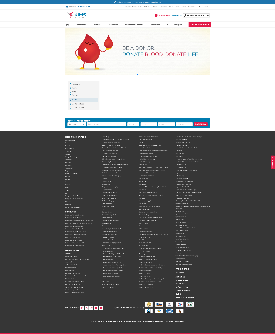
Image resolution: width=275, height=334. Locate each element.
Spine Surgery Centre (182, 214)
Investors (164, 7)
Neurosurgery (143, 203)
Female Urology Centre (109, 215)
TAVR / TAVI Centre (182, 230)
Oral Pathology (144, 223)
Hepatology (106, 245)
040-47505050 (164, 15)
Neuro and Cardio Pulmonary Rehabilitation (153, 187)
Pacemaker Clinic (144, 237)
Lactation (142, 142)
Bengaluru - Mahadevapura (74, 196)
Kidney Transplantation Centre (149, 137)
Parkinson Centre (144, 251)
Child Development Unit (110, 150)
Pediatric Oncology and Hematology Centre (153, 279)
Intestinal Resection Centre (111, 276)
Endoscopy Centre (108, 206)
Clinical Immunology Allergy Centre (113, 159)
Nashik (67, 179)
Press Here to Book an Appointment (147, 2)
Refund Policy (182, 287)
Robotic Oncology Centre (184, 195)
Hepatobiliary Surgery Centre (111, 242)
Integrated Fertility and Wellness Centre (115, 254)
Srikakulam (69, 151)
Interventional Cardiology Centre (112, 262)
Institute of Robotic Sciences (74, 245)
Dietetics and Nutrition (109, 192)
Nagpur (67, 171)
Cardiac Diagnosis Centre (73, 290)
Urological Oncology (182, 247)
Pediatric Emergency (145, 262)
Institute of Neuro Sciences (74, 226)
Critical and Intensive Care (110, 173)
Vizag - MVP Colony (71, 173)
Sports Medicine (181, 217)
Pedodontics (180, 153)
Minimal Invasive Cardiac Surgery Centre (152, 170)
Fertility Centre (107, 217)
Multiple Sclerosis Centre (147, 176)
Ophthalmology (144, 215)
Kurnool (68, 162)
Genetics (105, 226)
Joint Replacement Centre (110, 284)
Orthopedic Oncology (146, 231)
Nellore (67, 146)
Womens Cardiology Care (184, 264)
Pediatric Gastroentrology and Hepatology (152, 265)
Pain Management (145, 242)
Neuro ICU (142, 189)
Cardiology (105, 137)
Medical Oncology (144, 162)
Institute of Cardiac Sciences (74, 215)
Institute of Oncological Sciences (75, 229)
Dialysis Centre (107, 189)
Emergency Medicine (109, 198)
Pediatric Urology (181, 145)
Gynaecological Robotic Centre (112, 229)
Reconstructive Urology (183, 184)
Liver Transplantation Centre (148, 156)
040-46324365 (145, 7)
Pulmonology (180, 176)
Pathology (142, 254)
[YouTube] (96, 308)
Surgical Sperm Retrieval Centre (186, 228)
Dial (123, 2)
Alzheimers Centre (71, 256)
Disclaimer (180, 284)
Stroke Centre (180, 219)
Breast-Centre (69, 279)
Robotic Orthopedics (182, 198)
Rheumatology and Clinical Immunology (189, 192)
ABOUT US (180, 277)
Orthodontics (143, 226)
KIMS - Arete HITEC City (73, 207)
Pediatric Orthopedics (146, 284)
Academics (191, 7)
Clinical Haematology (109, 156)
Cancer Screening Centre (73, 284)
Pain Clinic (142, 240)
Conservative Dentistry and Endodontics (115, 164)
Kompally (68, 201)
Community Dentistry (109, 162)
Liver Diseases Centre (146, 153)
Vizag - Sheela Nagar (71, 157)
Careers (183, 7)
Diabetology (106, 184)
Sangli (67, 187)
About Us (156, 7)
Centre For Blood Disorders (111, 145)
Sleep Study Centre (182, 203)
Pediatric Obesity (144, 273)
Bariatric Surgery (70, 267)
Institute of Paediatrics (72, 237)
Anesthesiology (70, 262)
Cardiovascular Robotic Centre (112, 142)
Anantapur (68, 159)
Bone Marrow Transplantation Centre (77, 276)
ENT (103, 209)
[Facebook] (82, 308)
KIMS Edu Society (202, 7)
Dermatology (106, 181)
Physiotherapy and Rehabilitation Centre (189, 159)
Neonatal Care (143, 178)
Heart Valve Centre (108, 237)
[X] (87, 308)
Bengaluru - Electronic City (74, 198)
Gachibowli (69, 168)
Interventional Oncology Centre (112, 270)
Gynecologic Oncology (109, 231)
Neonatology (143, 181)
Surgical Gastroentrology (184, 222)
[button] (83, 6)
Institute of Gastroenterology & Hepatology (79, 220)
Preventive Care (181, 164)
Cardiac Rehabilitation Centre (74, 292)
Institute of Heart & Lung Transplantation (78, 223)
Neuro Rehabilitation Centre (148, 192)
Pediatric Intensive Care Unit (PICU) (150, 268)
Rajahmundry (69, 148)
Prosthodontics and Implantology (187, 170)
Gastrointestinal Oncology (110, 220)
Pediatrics (179, 150)
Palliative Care (143, 245)
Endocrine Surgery (108, 201)
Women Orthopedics (182, 261)
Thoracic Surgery (181, 236)
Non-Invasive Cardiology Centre (149, 206)
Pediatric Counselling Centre (148, 259)
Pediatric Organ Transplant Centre (150, 282)
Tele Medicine (180, 233)
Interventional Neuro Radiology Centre (114, 265)
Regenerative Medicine (183, 187)
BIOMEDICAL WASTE (185, 297)
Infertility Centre (107, 251)
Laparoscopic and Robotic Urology (150, 145)
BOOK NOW (200, 124)
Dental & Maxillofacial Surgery (111, 176)
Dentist (104, 178)
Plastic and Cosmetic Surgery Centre (187, 162)
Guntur (67, 185)
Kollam (67, 193)
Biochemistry (69, 270)
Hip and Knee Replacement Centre (113, 248)
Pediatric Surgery (181, 139)
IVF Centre (105, 282)
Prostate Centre (181, 167)
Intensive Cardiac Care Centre (111, 256)
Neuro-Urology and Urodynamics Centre (152, 195)
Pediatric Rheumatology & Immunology (189, 137)
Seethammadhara (71, 182)
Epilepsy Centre (107, 212)
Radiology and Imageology (184, 181)
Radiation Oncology (182, 178)
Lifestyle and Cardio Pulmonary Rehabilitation (153, 150)
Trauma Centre (180, 242)
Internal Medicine (107, 259)
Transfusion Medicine (182, 239)
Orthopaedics (143, 229)
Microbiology (143, 164)
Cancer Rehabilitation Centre (74, 281)
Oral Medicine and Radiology (148, 220)
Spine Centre (180, 211)
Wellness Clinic (180, 258)
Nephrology (143, 184)
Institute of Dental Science (73, 218)
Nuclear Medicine (144, 209)
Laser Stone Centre (145, 148)
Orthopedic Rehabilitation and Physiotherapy (153, 234)
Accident (68, 253)
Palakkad (68, 204)
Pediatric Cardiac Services (147, 256)
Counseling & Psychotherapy (111, 170)
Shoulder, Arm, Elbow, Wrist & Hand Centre (189, 201)
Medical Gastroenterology (147, 159)
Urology (178, 253)
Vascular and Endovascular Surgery (187, 256)
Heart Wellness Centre (109, 240)
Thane (67, 190)
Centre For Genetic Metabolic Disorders (115, 148)
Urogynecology (181, 244)
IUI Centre (105, 279)
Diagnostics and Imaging (110, 187)
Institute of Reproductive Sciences (76, 243)
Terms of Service (183, 291)
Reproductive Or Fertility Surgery (186, 189)
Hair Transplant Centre (109, 234)
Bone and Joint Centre (72, 273)
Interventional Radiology (110, 273)
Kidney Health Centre (109, 287)
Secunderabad (70, 140)
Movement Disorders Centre (148, 173)
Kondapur (68, 143)
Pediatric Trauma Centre (183, 142)
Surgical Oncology (181, 225)
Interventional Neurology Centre (112, 268)
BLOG (178, 294)
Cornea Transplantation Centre (112, 167)
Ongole (67, 154)
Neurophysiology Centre (147, 201)
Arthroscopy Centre (71, 265)
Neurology (142, 198)
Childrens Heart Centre (109, 153)
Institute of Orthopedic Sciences (75, 234)
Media (177, 7)
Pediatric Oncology (145, 276)
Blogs (171, 7)
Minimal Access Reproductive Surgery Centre (153, 167)
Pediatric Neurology (145, 270)
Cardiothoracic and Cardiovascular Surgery (116, 139)
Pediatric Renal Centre (146, 287)
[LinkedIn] (101, 308)
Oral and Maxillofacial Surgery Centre (150, 217)
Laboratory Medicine (145, 139)
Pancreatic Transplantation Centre (150, 248)
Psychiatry (179, 173)
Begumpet (68, 165)
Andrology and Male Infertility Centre (77, 259)
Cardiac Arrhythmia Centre (74, 287)
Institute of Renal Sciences (73, 240)
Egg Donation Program (109, 195)
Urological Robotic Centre (184, 250)
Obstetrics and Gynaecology (148, 212)
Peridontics (179, 156)
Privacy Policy (182, 280)
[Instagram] (91, 308)
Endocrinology (107, 203)
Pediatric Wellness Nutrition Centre (187, 148)
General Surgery (107, 223)
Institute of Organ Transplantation (76, 232)
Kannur (67, 176)
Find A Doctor (180, 272)
